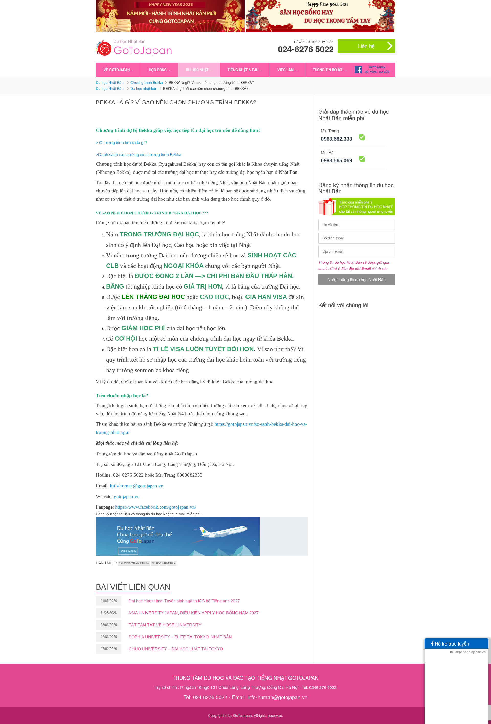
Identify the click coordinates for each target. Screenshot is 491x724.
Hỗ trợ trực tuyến (451, 643)
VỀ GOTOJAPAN (117, 69)
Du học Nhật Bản (110, 82)
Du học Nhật (197, 69)
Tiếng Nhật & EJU (243, 69)
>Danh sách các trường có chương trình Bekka (138, 155)
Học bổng (158, 69)
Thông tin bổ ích (328, 69)
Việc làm (286, 69)
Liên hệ (366, 46)
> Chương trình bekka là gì (120, 143)
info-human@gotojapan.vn (136, 485)
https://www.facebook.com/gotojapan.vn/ (155, 507)
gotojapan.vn (127, 496)
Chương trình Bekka (146, 82)
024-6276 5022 (306, 48)
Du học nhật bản (143, 88)
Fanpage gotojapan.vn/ (469, 652)
